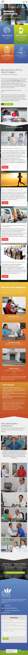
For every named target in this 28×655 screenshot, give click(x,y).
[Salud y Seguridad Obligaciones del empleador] (14, 252)
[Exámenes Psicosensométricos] (7, 49)
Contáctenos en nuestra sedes (15, 572)
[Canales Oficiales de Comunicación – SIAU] (14, 138)
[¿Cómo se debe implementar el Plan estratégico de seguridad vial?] (14, 215)
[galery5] (14, 530)
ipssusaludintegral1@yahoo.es (11, 608)
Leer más (5, 167)
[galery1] (14, 470)
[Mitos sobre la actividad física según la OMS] (14, 180)
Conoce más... (8, 104)
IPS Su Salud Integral (16, 653)
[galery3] (14, 500)
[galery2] (14, 485)
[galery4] (14, 515)
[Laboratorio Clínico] (21, 30)
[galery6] (14, 545)
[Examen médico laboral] (7, 30)
